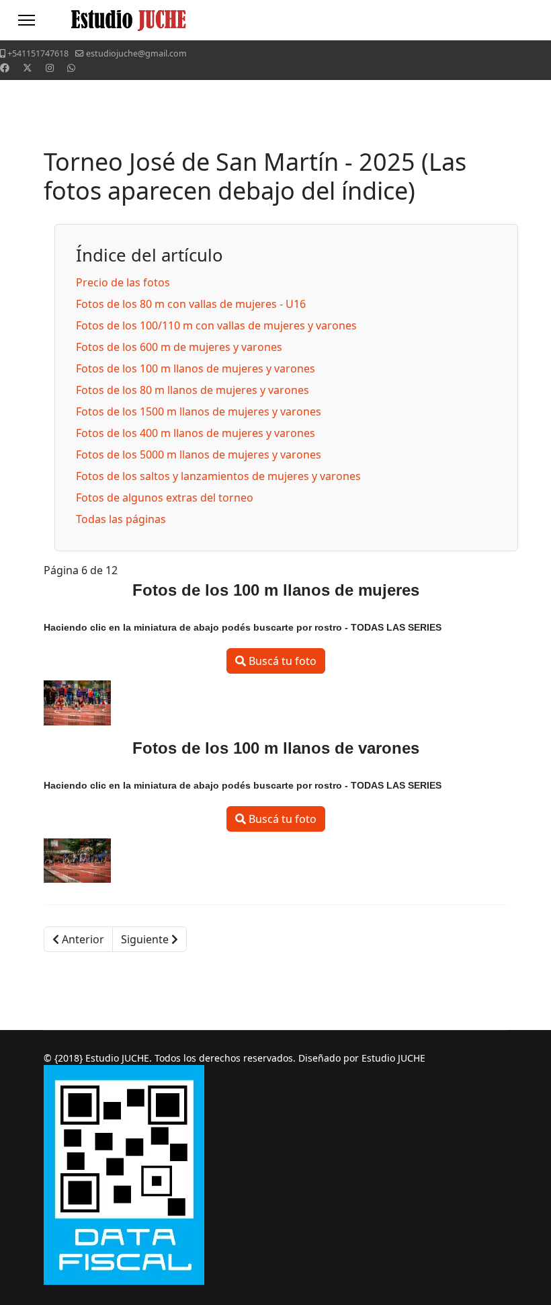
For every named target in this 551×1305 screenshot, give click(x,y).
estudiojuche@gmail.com (136, 53)
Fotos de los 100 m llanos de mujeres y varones (195, 368)
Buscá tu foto (281, 661)
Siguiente (146, 939)
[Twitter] (27, 67)
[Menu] (26, 20)
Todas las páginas (121, 519)
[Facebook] (4, 67)
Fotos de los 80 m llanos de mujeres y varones (192, 390)
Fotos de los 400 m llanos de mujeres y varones (195, 433)
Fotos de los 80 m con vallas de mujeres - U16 (191, 303)
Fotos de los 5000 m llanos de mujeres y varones (198, 454)
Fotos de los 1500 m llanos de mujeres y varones (198, 411)
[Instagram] (50, 67)
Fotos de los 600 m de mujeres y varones (179, 347)
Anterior (81, 939)
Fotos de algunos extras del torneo (164, 497)
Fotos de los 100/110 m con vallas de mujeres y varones (216, 325)
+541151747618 (38, 53)
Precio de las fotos (123, 282)
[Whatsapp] (71, 67)
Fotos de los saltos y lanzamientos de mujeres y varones (218, 476)
